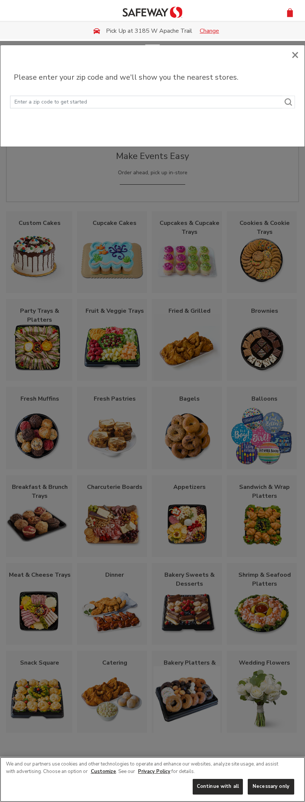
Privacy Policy (154, 771)
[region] (152, 779)
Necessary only (271, 786)
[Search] (288, 102)
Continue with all (218, 786)
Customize (103, 771)
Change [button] (209, 31)
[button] (290, 12)
